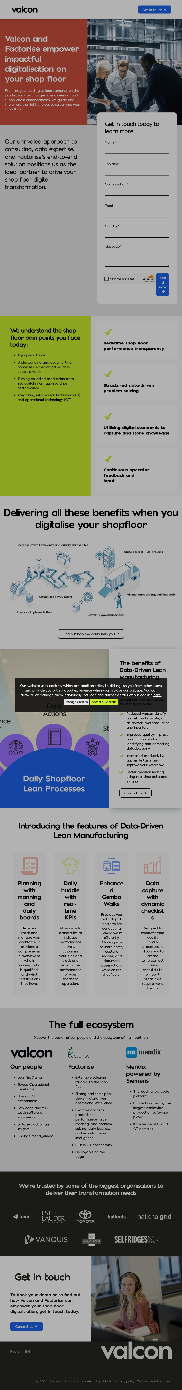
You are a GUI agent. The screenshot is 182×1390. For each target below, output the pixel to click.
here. (157, 695)
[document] (91, 695)
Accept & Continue (104, 702)
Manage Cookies (77, 702)
